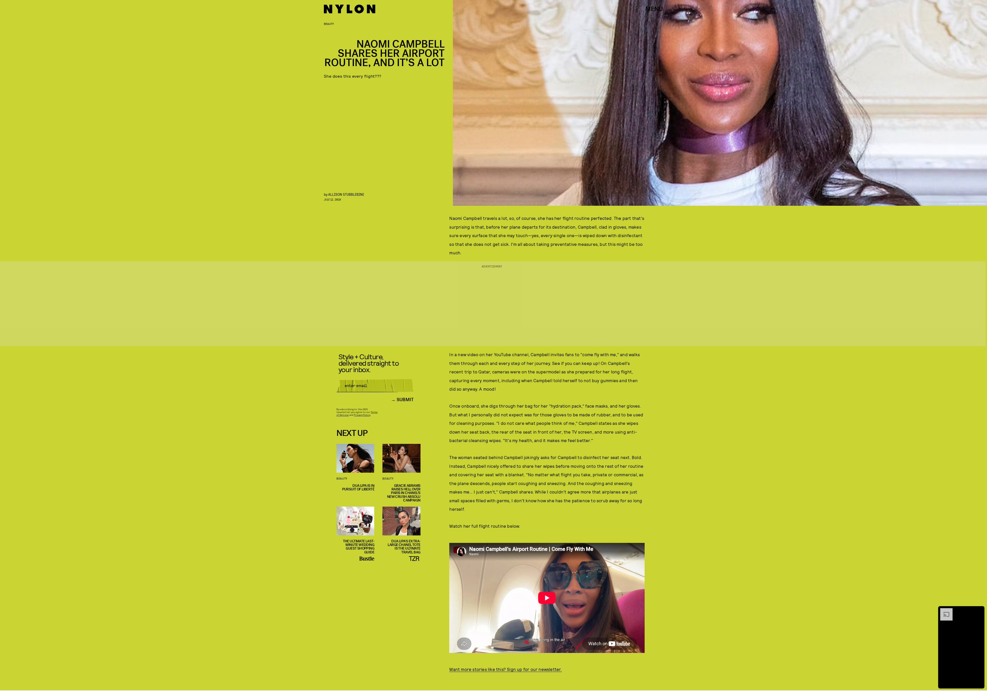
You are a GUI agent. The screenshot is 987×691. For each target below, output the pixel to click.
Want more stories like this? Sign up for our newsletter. (505, 669)
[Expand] (944, 611)
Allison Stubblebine (346, 194)
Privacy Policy (362, 414)
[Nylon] (349, 9)
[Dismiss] (979, 611)
